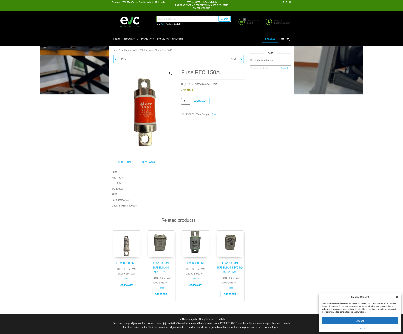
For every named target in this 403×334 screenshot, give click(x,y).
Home (115, 50)
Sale (163, 24)
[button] (396, 297)
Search (224, 18)
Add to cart (200, 101)
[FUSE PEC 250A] (241, 59)
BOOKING (270, 39)
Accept (360, 321)
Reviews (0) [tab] (149, 162)
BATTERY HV (139, 50)
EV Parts (125, 50)
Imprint (362, 328)
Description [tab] (123, 162)
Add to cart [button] (126, 284)
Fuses (151, 50)
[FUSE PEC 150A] (115, 59)
